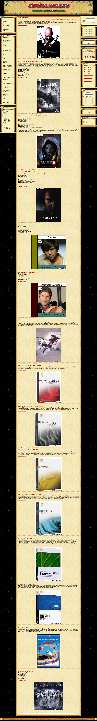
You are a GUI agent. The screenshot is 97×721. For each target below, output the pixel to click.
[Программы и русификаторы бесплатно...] (89, 103)
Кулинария (4, 87)
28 (90, 57)
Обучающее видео (6, 88)
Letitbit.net (5, 113)
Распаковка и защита (6, 69)
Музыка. (4, 58)
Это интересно (5, 37)
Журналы (4, 94)
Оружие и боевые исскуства (8, 77)
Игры (3, 57)
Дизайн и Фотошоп (24, 447)
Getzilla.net (5, 112)
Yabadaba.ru (5, 122)
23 (93, 56)
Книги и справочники (6, 90)
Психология (5, 91)
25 (85, 57)
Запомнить (86, 21)
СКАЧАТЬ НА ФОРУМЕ (22, 25)
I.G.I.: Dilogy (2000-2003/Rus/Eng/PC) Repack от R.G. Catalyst (32, 171)
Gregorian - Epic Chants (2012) (26, 671)
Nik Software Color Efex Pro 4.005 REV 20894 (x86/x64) (31, 365)
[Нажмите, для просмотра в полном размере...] (48, 112)
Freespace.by (5, 127)
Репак (4, 98)
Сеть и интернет (6, 50)
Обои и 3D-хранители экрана (8, 45)
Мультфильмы (5, 80)
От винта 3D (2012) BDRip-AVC (26, 627)
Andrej (33, 113)
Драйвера (4, 55)
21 (90, 56)
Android (4, 59)
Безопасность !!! (6, 49)
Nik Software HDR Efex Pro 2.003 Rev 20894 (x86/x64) (30, 494)
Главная (19, 17)
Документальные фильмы (7, 84)
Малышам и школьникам (7, 74)
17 (84, 56)
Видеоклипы (5, 82)
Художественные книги (7, 83)
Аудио (4, 47)
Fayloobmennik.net (6, 120)
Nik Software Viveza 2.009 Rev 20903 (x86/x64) (29, 449)
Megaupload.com (6, 126)
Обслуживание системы (7, 51)
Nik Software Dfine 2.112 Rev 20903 (27, 584)
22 (92, 56)
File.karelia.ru (5, 111)
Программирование (6, 70)
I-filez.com (5, 123)
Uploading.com (6, 121)
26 (87, 57)
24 (84, 57)
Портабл (4, 99)
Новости (4, 53)
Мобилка (4, 61)
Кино (3, 44)
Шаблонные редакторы (7, 66)
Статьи (4, 95)
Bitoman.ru (5, 118)
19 (87, 56)
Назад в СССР (5, 102)
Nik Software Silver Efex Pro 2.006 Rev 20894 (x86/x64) (31, 406)
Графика (4, 41)
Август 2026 (89, 50)
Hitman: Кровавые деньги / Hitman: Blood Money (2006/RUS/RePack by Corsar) (36, 21)
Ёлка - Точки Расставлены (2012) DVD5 (28, 319)
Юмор (4, 62)
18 (85, 56)
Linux (3, 54)
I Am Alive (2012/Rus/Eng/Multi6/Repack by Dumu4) (30, 61)
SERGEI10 (34, 317)
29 (92, 57)
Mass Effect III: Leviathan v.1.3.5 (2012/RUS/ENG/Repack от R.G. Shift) (34, 115)
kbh (83, 124)
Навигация (4, 79)
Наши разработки (6, 40)
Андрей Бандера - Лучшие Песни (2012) (28, 272)
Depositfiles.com (6, 114)
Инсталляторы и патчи (7, 65)
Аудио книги (5, 86)
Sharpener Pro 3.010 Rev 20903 (26, 538)
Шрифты (4, 73)
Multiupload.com (6, 119)
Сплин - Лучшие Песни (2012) (25, 225)
